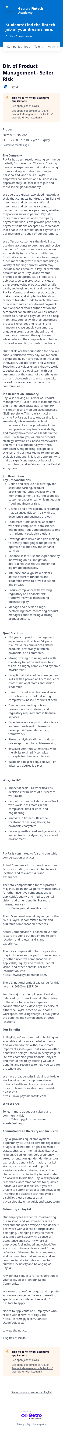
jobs (27, 47)
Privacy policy (23, 1424)
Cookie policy (39, 1424)
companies (14, 47)
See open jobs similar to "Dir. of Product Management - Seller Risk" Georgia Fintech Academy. (32, 114)
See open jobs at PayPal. (26, 105)
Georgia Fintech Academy (30, 10)
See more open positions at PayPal (31, 1392)
